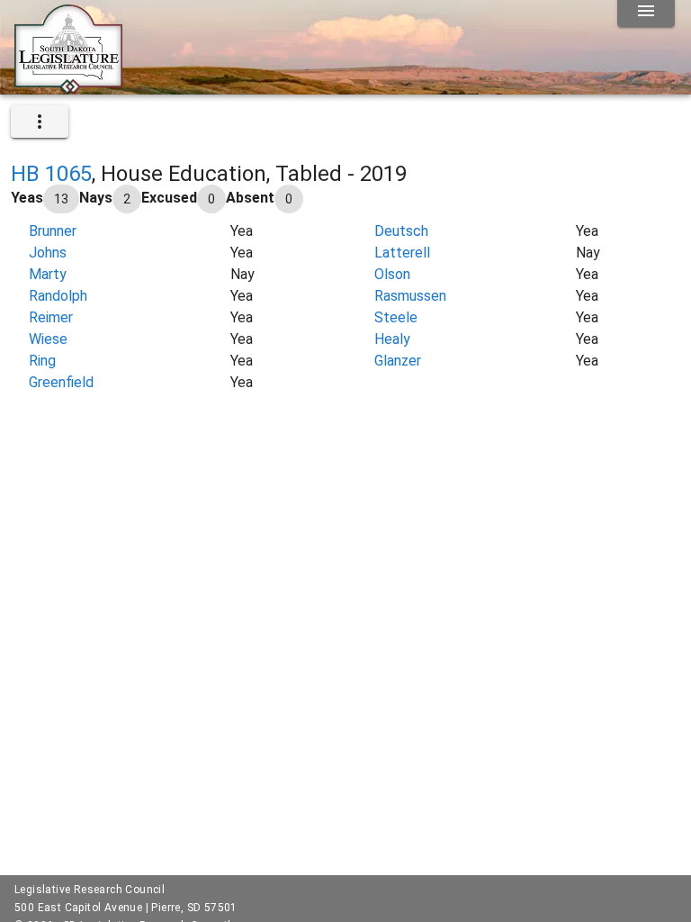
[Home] (68, 87)
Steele (395, 317)
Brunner (52, 231)
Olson (392, 274)
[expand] (39, 121)
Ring (42, 360)
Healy (392, 339)
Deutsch (401, 231)
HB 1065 (51, 173)
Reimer (51, 317)
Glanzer (397, 360)
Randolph (58, 295)
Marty (48, 274)
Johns (48, 252)
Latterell (402, 252)
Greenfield (61, 382)
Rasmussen (410, 295)
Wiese (48, 339)
